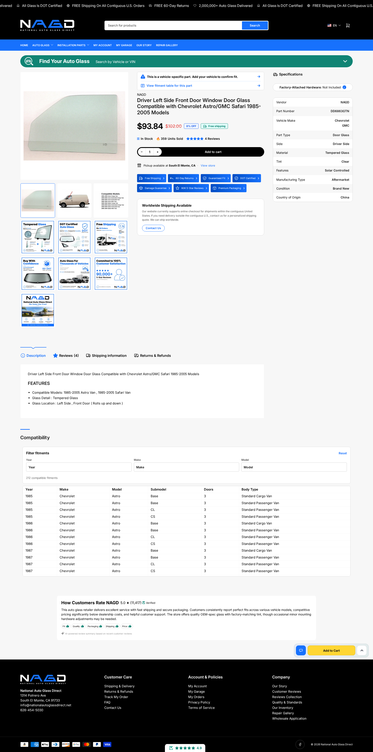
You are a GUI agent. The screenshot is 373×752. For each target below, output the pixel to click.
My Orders (196, 697)
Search (255, 25)
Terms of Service (201, 708)
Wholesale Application (289, 718)
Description (36, 355)
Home (24, 45)
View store (207, 165)
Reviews (69, 355)
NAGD (141, 95)
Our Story (144, 45)
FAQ (107, 702)
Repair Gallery (167, 45)
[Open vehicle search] (259, 77)
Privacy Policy (199, 702)
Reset (343, 453)
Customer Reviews (286, 691)
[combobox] (186, 25)
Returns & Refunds (155, 355)
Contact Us (153, 228)
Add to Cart (331, 650)
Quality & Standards (287, 702)
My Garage (124, 45)
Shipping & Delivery (119, 686)
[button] (334, 25)
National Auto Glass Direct (337, 744)
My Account (102, 45)
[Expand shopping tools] (362, 650)
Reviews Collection (287, 697)
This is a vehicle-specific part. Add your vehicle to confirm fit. (192, 77)
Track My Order (116, 697)
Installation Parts (71, 45)
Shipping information (109, 355)
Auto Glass (40, 45)
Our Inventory (282, 708)
